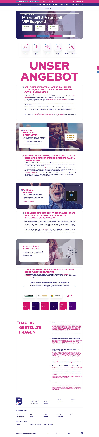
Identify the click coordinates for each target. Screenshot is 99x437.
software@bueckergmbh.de (22, 1)
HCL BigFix (45, 414)
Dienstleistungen (56, 35)
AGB (72, 401)
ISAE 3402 (45, 229)
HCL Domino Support (20, 416)
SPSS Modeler (45, 114)
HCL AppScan (45, 416)
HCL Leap (31, 416)
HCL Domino (18, 414)
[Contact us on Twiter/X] (56, 433)
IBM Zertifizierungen (36, 103)
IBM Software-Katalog (34, 113)
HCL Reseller (18, 413)
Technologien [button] (55, 4)
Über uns (73, 4)
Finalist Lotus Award (47, 164)
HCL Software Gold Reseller (32, 172)
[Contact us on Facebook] (48, 433)
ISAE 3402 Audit (59, 413)
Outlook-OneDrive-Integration (35, 424)
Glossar (61, 4)
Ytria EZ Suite (32, 413)
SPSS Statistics (38, 114)
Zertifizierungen (65, 274)
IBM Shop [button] (39, 4)
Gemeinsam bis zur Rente (27, 201)
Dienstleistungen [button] (47, 4)
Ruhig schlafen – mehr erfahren (28, 257)
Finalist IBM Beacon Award (62, 99)
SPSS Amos (51, 114)
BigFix (66, 174)
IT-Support (59, 414)
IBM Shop (43, 35)
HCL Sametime (45, 413)
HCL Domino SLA (19, 417)
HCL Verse (31, 414)
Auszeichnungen (27, 275)
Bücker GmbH (25, 433)
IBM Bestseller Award (51, 99)
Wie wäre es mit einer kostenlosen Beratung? (30, 144)
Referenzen (60, 402)
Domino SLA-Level (46, 167)
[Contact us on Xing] (64, 433)
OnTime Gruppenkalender (48, 424)
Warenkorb (79, 4)
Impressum (73, 399)
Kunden (39, 277)
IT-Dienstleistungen (60, 416)
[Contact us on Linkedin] (60, 433)
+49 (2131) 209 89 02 (34, 1)
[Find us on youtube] (69, 433)
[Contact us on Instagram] (52, 433)
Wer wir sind (30, 35)
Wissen (66, 4)
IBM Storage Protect (60, 114)
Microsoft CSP (29, 220)
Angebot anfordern (69, 35)
